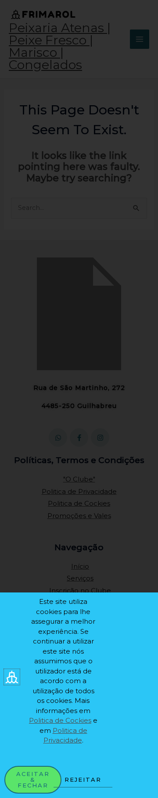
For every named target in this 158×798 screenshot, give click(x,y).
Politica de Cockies (60, 720)
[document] (79, 399)
